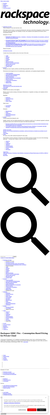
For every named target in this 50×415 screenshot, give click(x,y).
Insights (4, 117)
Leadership (8, 143)
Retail (7, 112)
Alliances (8, 144)
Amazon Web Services (10, 64)
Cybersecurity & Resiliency (11, 80)
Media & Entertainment (10, 114)
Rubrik (7, 60)
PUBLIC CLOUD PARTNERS (12, 62)
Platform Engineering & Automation (13, 78)
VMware (7, 57)
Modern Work (9, 82)
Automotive (8, 113)
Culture (7, 142)
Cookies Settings (22, 409)
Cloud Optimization (10, 76)
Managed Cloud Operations (11, 75)
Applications (8, 81)
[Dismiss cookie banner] (45, 397)
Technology (8, 115)
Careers (7, 148)
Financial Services (9, 98)
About (4, 134)
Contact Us (3, 257)
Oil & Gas (8, 99)
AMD (7, 55)
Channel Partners (9, 146)
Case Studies (26, 127)
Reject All (41, 409)
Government (8, 105)
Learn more (25, 341)
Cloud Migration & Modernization (13, 74)
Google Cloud (9, 66)
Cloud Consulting (9, 73)
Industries (5, 88)
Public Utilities (9, 101)
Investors (5, 358)
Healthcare (8, 97)
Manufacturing (9, 111)
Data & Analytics (9, 79)
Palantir (7, 58)
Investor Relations (9, 147)
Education (8, 106)
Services (5, 67)
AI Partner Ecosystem (7, 50)
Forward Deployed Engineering (9, 374)
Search (14, 256)
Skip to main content (5, 1)
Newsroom (8, 149)
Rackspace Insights (7, 393)
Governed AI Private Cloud (8, 373)
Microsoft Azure (9, 65)
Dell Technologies (9, 61)
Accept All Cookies (31, 409)
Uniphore (8, 59)
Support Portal (6, 356)
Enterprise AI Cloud (7, 26)
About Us (8, 141)
